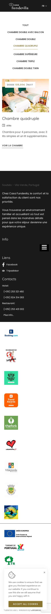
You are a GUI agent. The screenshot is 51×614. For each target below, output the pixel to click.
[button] (15, 107)
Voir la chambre (12, 145)
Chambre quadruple (20, 118)
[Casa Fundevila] (19, 5)
